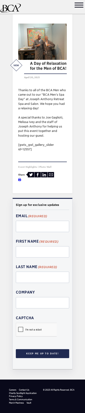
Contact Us (24, 389)
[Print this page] (19, 179)
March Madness (16, 402)
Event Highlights (27, 166)
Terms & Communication (20, 399)
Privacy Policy (16, 396)
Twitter (31, 174)
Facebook (37, 174)
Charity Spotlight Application (23, 393)
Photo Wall (45, 166)
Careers (12, 389)
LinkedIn (44, 174)
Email (51, 174)
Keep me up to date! (42, 353)
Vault (28, 402)
